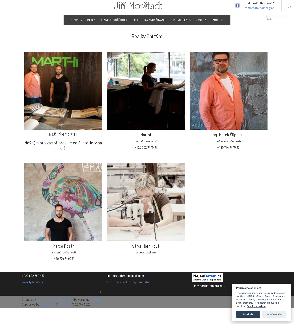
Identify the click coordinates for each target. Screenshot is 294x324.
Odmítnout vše (274, 314)
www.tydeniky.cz (32, 282)
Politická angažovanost (151, 20)
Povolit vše (248, 314)
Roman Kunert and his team (54, 299)
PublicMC (96, 299)
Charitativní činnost (115, 20)
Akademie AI (48, 304)
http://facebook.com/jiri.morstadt (129, 282)
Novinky (76, 20)
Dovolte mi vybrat (256, 306)
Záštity (201, 20)
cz (289, 6)
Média (91, 20)
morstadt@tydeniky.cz (259, 8)
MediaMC (64, 304)
